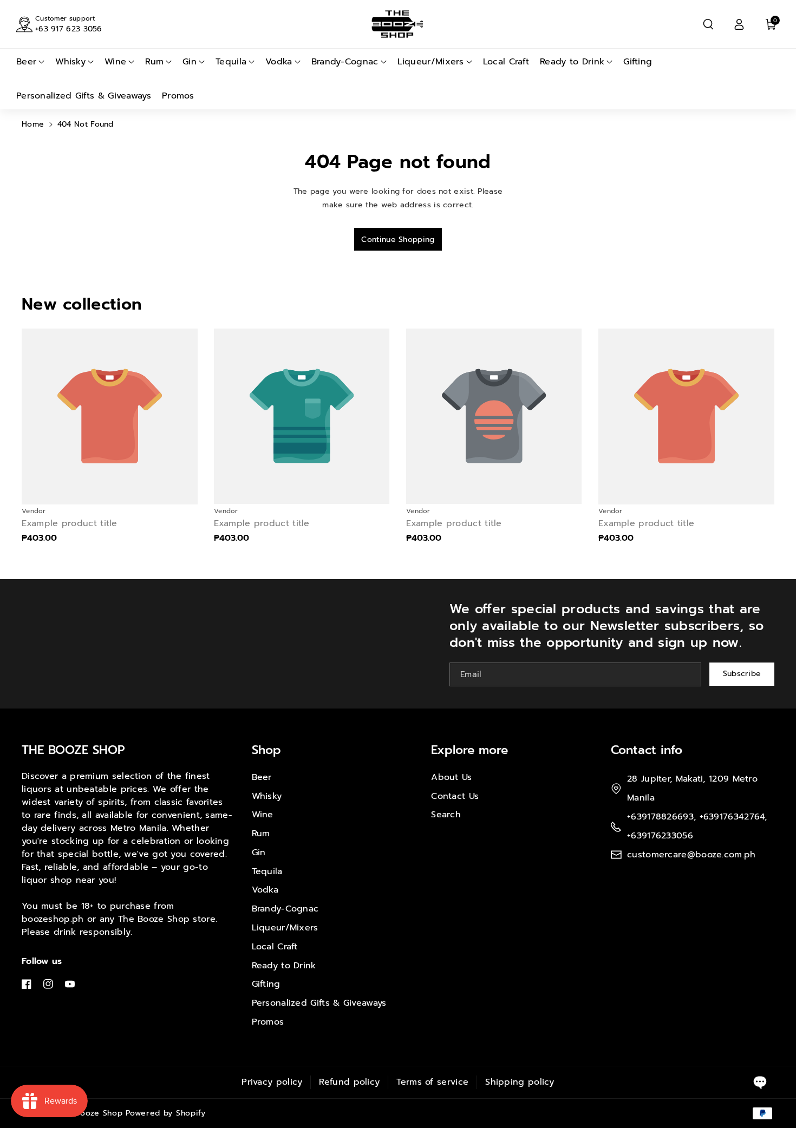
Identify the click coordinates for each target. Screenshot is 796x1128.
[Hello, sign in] (739, 24)
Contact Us (455, 796)
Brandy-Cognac (285, 908)
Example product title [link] (70, 523)
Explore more (469, 750)
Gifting (266, 984)
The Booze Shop (90, 1113)
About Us (451, 777)
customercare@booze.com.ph (691, 854)
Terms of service (432, 1081)
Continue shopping (397, 239)
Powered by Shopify (166, 1113)
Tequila (267, 871)
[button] (708, 24)
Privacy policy (272, 1081)
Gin (259, 852)
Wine (262, 814)
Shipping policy (519, 1081)
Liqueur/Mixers (285, 927)
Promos (268, 1021)
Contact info (646, 750)
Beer (262, 777)
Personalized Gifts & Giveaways (319, 1002)
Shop (266, 750)
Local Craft (275, 946)
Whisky (267, 796)
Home (33, 124)
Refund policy (349, 1081)
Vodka (265, 889)
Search (446, 814)
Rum (261, 833)
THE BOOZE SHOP (73, 750)
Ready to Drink (284, 965)
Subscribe (742, 674)
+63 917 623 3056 (68, 29)
